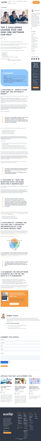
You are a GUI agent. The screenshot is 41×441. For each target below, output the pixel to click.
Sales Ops (33, 50)
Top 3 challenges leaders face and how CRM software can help (17, 325)
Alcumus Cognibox (15, 213)
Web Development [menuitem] (20, 428)
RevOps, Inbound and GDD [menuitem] (31, 421)
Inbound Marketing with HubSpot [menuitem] (26, 433)
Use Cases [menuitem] (31, 414)
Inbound (33, 42)
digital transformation (35, 38)
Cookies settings (7, 432)
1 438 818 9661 (6, 428)
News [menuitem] (36, 414)
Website (33, 51)
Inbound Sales (34, 44)
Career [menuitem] (36, 416)
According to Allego (9, 261)
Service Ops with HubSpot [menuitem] (26, 428)
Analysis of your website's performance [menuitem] (32, 427)
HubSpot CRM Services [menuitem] (25, 415)
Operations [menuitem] (19, 413)
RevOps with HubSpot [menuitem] (26, 423)
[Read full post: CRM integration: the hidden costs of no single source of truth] (34, 383)
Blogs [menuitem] (30, 419)
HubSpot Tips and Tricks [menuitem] (31, 423)
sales (33, 49)
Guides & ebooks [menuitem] (31, 417)
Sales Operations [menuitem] (20, 420)
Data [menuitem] (18, 425)
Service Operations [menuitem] (20, 423)
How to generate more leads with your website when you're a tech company (20, 388)
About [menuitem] (35, 413)
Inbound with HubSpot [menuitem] (26, 431)
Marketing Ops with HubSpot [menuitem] (26, 425)
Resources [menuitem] (30, 413)
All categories (33, 53)
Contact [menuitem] (36, 418)
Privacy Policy (20, 439)
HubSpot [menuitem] (24, 413)
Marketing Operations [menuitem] (20, 418)
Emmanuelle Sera (18, 392)
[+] (16, 403)
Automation (34, 33)
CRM (4, 37)
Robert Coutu (37, 10)
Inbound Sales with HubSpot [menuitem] (26, 435)
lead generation (21, 391)
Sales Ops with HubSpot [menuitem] (26, 426)
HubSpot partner (34, 41)
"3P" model (15, 236)
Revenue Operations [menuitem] (20, 415)
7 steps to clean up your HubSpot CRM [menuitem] (31, 429)
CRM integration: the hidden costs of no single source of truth (17, 328)
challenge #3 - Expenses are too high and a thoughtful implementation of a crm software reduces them (14, 80)
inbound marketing (35, 43)
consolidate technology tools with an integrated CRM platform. (10, 255)
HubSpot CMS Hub (35, 40)
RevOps (2, 37)
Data (14, 1)
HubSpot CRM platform (4, 214)
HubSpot (33, 39)
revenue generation (35, 47)
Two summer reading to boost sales (6, 387)
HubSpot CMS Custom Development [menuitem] (26, 420)
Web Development (20, 1)
